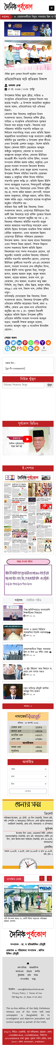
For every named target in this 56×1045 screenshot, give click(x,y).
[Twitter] (13, 342)
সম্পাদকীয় (24, 979)
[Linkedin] (19, 342)
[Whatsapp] (30, 342)
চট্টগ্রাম (29, 971)
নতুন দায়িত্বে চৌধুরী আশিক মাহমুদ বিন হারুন (36, 690)
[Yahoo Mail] (42, 342)
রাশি (29, 975)
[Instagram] (36, 342)
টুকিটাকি (21, 975)
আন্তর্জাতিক (33, 967)
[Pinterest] (25, 342)
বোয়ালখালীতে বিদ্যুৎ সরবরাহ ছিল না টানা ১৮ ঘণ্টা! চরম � (37, 650)
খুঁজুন (49, 385)
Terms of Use (35, 993)
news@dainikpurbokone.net (31, 989)
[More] (36, 348)
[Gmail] (19, 348)
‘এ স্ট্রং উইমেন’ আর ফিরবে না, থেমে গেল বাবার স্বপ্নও (37, 670)
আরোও (27, 706)
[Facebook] (7, 342)
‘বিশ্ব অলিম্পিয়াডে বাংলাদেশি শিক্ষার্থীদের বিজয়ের (36, 611)
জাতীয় (37, 971)
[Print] (48, 342)
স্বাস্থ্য (34, 979)
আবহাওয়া (19, 971)
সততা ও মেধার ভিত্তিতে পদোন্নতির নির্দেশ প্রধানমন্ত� (37, 631)
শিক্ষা (36, 975)
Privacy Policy (19, 993)
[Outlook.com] (30, 348)
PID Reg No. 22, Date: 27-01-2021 (27, 997)
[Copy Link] (25, 348)
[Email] (13, 348)
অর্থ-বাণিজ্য (22, 967)
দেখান (28, 791)
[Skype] (7, 348)
